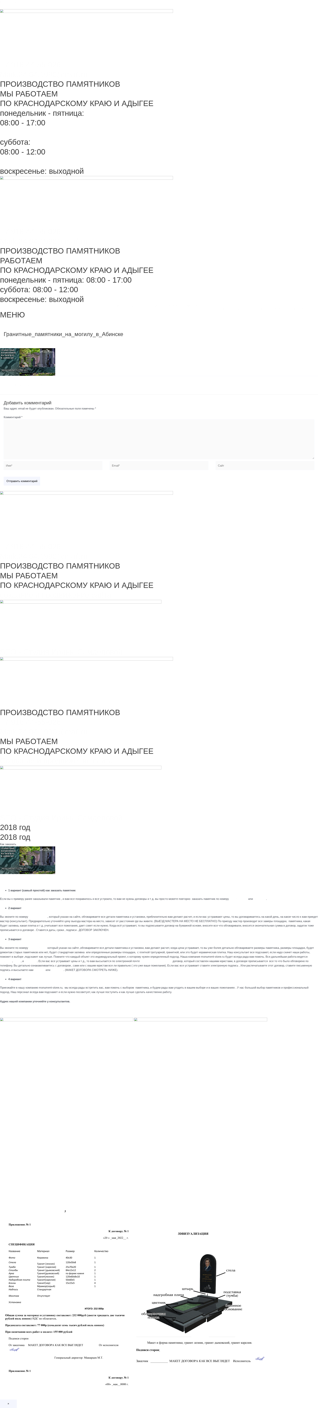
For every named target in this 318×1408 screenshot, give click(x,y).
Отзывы (206, 305)
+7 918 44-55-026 (30, 64)
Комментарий (13, 417)
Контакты (194, 305)
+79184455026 (239, 898)
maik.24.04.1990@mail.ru (155, 961)
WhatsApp (260, 898)
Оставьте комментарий (18, 340)
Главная (111, 305)
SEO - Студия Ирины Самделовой (61, 652)
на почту (39, 969)
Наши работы (158, 305)
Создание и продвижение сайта (56, 760)
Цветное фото (139, 305)
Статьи (183, 305)
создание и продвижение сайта (55, 595)
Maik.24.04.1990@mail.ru (44, 74)
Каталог (122, 305)
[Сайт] (265, 466)
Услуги (172, 305)
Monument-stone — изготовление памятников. (29, 2)
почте (17, 961)
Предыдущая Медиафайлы (25, 384)
